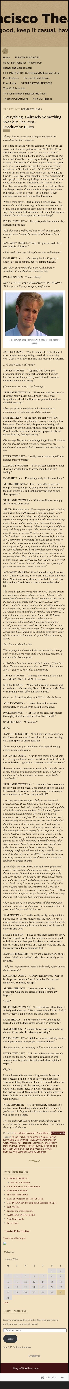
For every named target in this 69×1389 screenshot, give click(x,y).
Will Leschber (20, 1151)
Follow (10, 1338)
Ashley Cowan (48, 1136)
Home (6, 57)
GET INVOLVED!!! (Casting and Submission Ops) (31, 72)
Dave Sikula (9, 1139)
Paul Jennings (19, 1145)
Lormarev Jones (41, 1142)
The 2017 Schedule (14, 88)
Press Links (9, 83)
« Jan (5, 1302)
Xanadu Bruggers (37, 1151)
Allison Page (33, 1136)
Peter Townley (35, 1145)
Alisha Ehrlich (19, 1136)
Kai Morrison (24, 1142)
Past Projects (11, 78)
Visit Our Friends (42, 98)
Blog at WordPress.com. (26, 1368)
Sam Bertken (15, 1148)
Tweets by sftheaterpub (14, 1238)
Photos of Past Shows (36, 78)
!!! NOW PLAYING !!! (27, 57)
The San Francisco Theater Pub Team (24, 93)
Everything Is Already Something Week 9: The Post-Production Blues (32, 121)
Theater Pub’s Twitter (17, 1231)
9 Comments (58, 1133)
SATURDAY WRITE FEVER (36, 83)
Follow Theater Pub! (15, 1310)
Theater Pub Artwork (15, 98)
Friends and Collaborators (17, 67)
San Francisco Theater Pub (34, 24)
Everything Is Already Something (31, 1133)
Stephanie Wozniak (33, 1148)
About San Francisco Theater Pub (22, 62)
